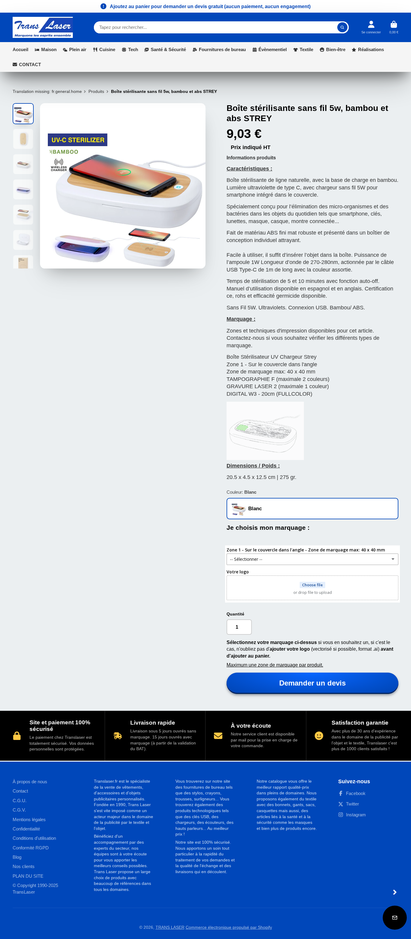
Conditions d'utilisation (34, 838)
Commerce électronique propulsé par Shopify (229, 927)
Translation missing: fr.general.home (47, 91)
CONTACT (30, 64)
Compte (371, 27)
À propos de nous (30, 781)
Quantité (235, 614)
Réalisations (371, 49)
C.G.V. (19, 809)
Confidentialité (26, 828)
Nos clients (24, 866)
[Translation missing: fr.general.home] (43, 27)
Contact (20, 790)
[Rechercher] (342, 27)
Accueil (20, 49)
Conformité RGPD (31, 847)
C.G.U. (19, 800)
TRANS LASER (170, 927)
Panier (393, 27)
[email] (395, 918)
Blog (17, 857)
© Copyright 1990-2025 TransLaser (35, 889)
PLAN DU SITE (28, 876)
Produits (96, 91)
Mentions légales (29, 819)
